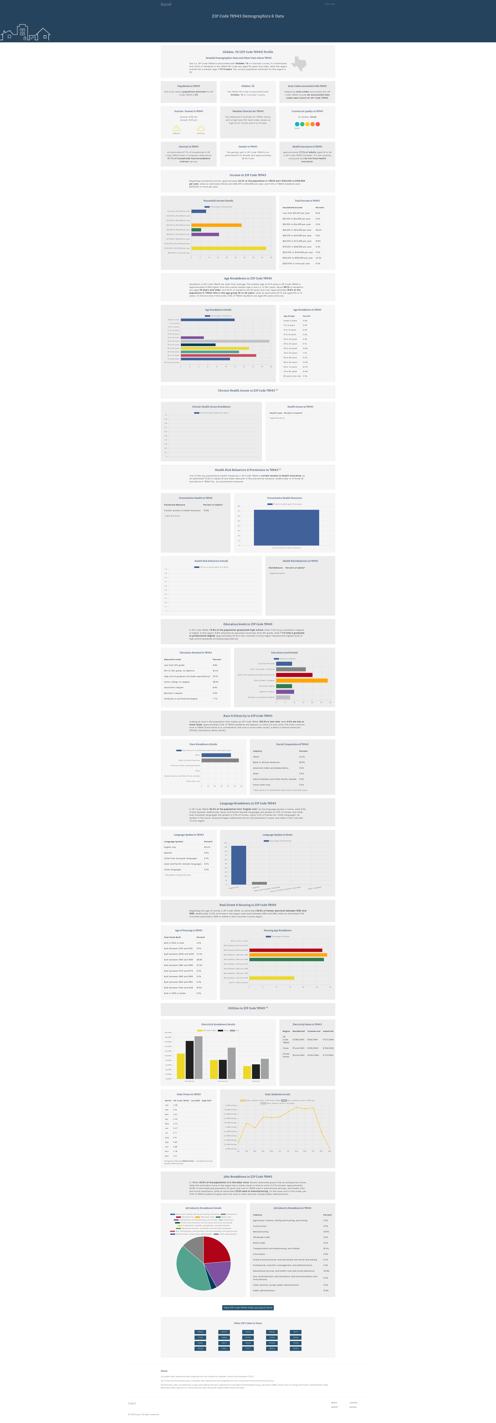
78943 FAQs (330, 4)
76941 (200, 1343)
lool (132, 1403)
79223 (248, 1332)
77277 (248, 1348)
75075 (224, 1332)
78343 (200, 1348)
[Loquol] (166, 5)
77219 (200, 1337)
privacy (353, 1407)
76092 (296, 1337)
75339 (296, 1343)
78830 (200, 1332)
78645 (272, 1332)
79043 (248, 1343)
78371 (224, 1343)
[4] (277, 390)
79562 (296, 1348)
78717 (295, 1332)
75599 (272, 1343)
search (334, 1407)
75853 (224, 1337)
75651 (224, 1348)
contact (354, 1402)
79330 (272, 1348)
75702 (248, 1337)
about (334, 1402)
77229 (272, 1337)
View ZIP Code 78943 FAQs (248, 1307)
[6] (267, 1007)
